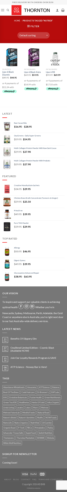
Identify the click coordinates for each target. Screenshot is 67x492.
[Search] (8, 10)
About (7, 479)
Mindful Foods (28, 412)
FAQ (34, 479)
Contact (26, 479)
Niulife (40, 417)
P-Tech (21, 427)
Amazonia (31, 387)
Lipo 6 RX (50, 72)
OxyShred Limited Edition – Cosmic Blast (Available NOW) (32, 349)
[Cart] (63, 10)
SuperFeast (31, 433)
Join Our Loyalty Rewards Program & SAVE (33, 357)
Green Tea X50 (9, 402)
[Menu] (3, 10)
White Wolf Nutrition (12, 443)
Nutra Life (7, 422)
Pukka (50, 427)
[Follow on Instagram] (26, 306)
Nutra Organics (21, 422)
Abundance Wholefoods (13, 387)
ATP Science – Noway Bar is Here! (28, 366)
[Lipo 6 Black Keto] (33, 57)
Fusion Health (36, 397)
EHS (5, 397)
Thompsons (8, 438)
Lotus (28, 407)
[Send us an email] (32, 306)
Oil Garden (47, 422)
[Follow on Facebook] (21, 306)
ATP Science (44, 387)
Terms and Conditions (50, 479)
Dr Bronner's (42, 392)
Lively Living (8, 407)
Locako (20, 407)
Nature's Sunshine (26, 417)
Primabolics (40, 427)
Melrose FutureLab (11, 412)
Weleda (50, 438)
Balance (55, 387)
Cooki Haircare (27, 392)
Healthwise (24, 402)
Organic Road (9, 427)
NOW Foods (51, 417)
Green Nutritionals (52, 397)
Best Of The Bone (11, 392)
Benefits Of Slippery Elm (23, 338)
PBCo (29, 427)
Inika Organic (53, 402)
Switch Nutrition (45, 433)
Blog (16, 479)
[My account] (57, 10)
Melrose (44, 407)
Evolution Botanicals (18, 397)
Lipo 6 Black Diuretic (8, 73)
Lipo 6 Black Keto (32, 72)
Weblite (31, 488)
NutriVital (35, 422)
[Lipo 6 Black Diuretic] (11, 57)
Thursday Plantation (25, 438)
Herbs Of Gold (38, 402)
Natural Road (43, 412)
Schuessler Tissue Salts (13, 433)
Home (17, 20)
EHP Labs (55, 392)
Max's (35, 407)
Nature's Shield (9, 417)
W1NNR (40, 438)
